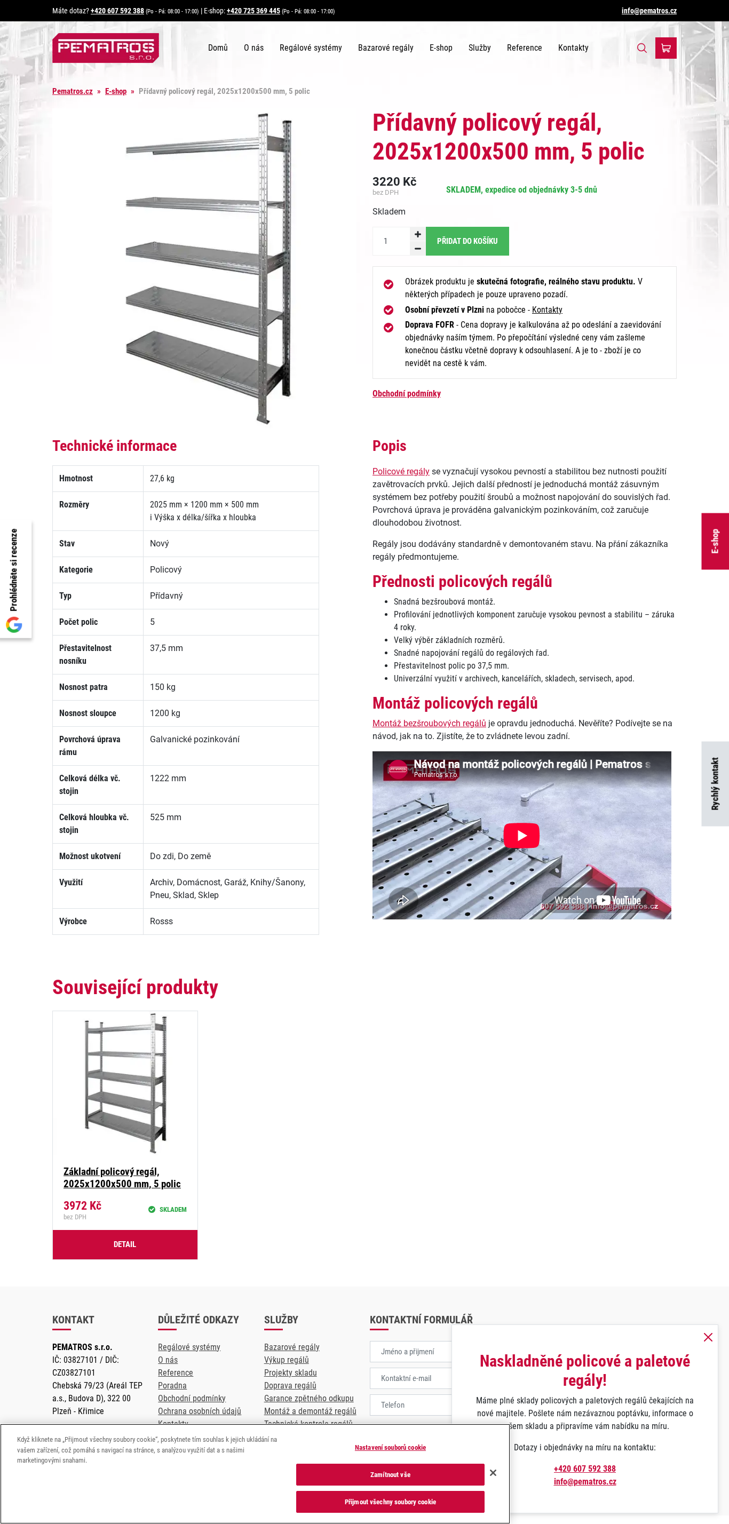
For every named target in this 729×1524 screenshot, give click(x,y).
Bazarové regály (386, 48)
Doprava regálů (290, 1385)
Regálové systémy (311, 48)
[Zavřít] (493, 1473)
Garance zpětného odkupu (309, 1398)
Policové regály (401, 471)
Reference (524, 48)
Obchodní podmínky (407, 393)
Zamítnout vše (390, 1475)
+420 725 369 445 (253, 10)
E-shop (441, 48)
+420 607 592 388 (117, 10)
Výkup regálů (286, 1360)
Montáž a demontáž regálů (310, 1411)
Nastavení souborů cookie (390, 1447)
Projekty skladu (290, 1373)
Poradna (172, 1385)
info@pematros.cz (649, 10)
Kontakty (573, 48)
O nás (254, 48)
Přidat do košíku (467, 241)
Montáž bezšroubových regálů (429, 723)
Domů (218, 48)
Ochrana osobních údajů (199, 1411)
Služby (480, 48)
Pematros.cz (72, 91)
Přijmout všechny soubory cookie (390, 1502)
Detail (125, 1244)
